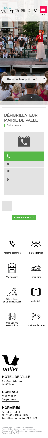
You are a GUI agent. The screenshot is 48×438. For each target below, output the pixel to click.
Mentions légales (30, 429)
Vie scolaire (12, 277)
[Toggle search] (36, 11)
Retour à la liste (24, 217)
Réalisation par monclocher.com (28, 431)
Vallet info (36, 301)
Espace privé (7, 431)
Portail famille (36, 252)
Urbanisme (36, 277)
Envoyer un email (9, 399)
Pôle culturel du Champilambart (12, 300)
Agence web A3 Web (10, 433)
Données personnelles (23, 427)
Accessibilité (7, 429)
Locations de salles (36, 325)
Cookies (17, 429)
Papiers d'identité (12, 252)
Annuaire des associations (12, 324)
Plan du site (7, 427)
